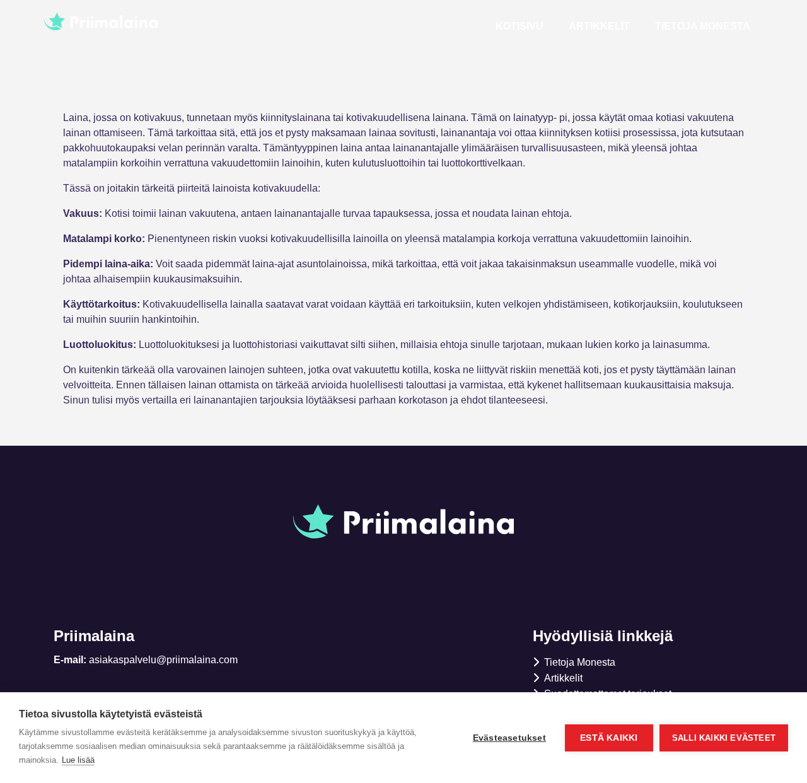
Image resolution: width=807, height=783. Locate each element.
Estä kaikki (608, 738)
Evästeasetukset (509, 738)
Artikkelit (599, 26)
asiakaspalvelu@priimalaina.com (163, 659)
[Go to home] (157, 21)
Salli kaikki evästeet (723, 738)
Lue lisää (78, 760)
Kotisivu (519, 26)
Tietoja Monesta (702, 26)
